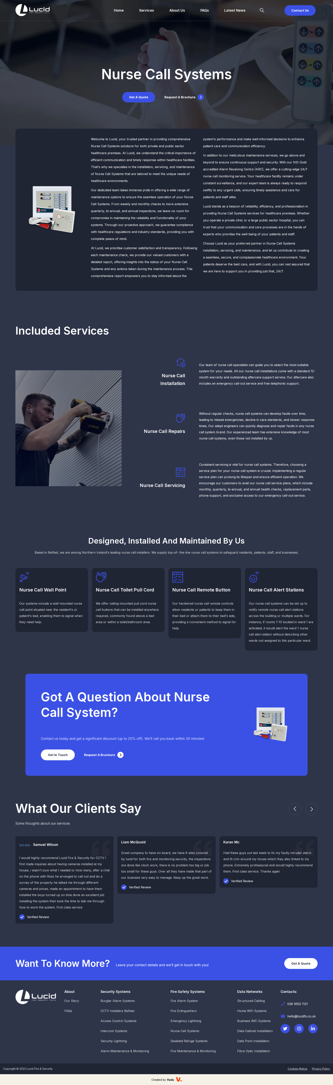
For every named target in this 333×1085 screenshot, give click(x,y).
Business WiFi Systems (254, 1021)
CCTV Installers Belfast (117, 1011)
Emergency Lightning (186, 1021)
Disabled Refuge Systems (189, 1041)
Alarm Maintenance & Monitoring (125, 1051)
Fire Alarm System (184, 1001)
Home (119, 10)
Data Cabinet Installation (255, 1031)
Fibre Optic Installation (253, 1051)
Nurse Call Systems (185, 1031)
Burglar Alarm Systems (118, 1001)
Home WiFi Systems (252, 1011)
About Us (177, 10)
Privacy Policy (321, 1068)
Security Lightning (114, 1041)
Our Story (71, 1001)
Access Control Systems (118, 1021)
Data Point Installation (253, 1041)
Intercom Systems (114, 1031)
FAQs (204, 10)
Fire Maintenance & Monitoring (193, 1051)
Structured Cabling (251, 1001)
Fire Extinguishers (184, 1011)
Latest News (235, 10)
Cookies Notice (297, 1068)
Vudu (170, 1079)
